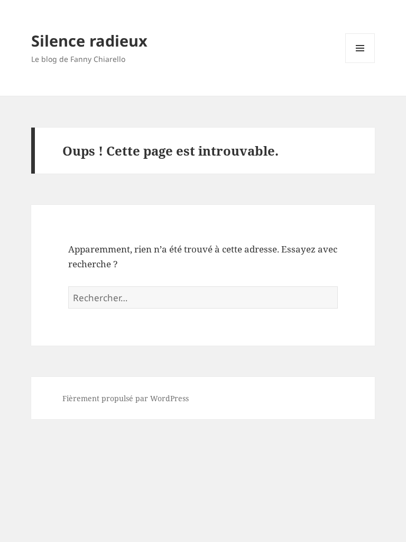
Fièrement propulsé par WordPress (125, 398)
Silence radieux (89, 40)
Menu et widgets (360, 62)
